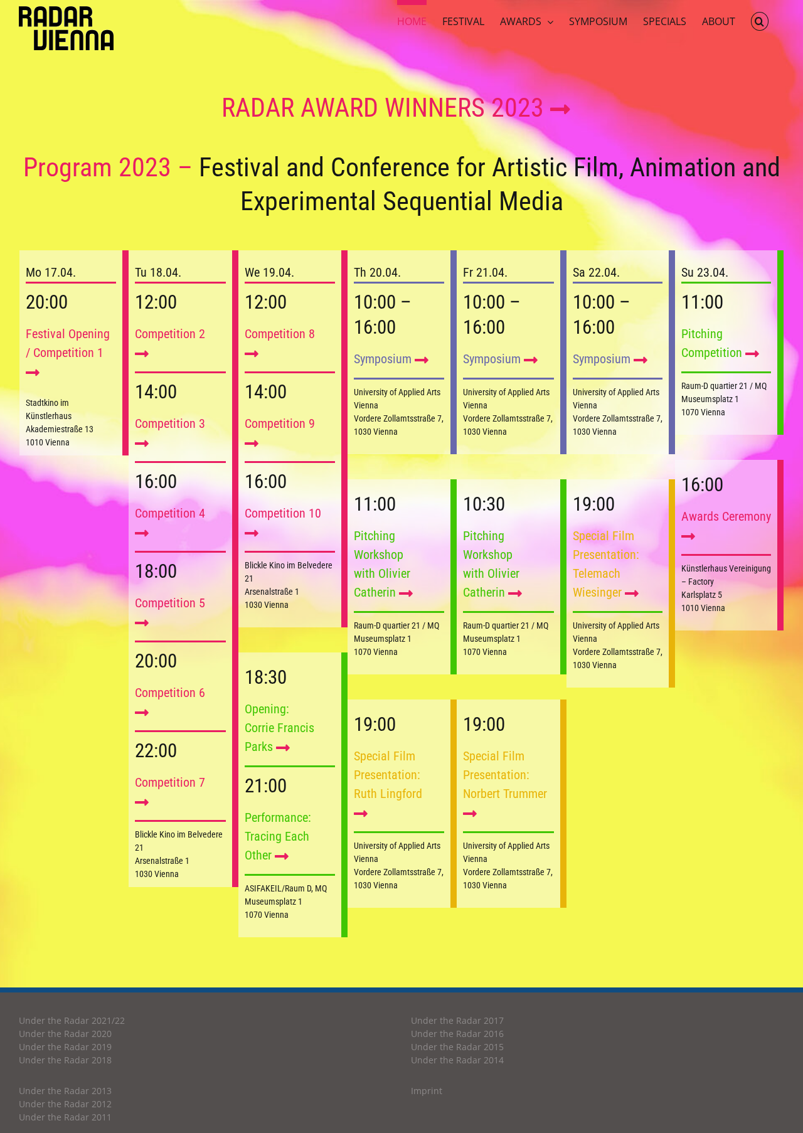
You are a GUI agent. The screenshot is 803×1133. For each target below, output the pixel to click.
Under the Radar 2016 (457, 1034)
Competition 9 (280, 423)
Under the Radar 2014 (457, 1060)
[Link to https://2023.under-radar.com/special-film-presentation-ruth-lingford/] (361, 813)
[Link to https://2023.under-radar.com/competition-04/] (142, 533)
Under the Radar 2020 (65, 1034)
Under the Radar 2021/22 (72, 1020)
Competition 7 (170, 782)
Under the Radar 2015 (457, 1047)
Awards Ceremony (726, 516)
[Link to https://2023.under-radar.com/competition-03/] (142, 443)
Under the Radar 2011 (65, 1117)
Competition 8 (280, 333)
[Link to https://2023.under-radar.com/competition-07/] (142, 802)
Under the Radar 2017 (457, 1020)
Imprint (426, 1091)
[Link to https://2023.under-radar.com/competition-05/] (142, 622)
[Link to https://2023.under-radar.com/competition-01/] (33, 372)
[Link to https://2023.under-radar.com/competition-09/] (251, 443)
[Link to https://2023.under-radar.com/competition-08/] (251, 353)
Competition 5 (170, 602)
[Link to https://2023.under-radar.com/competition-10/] (251, 533)
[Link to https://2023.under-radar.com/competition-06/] (142, 712)
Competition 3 (170, 423)
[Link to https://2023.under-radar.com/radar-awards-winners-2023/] (560, 109)
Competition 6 (170, 692)
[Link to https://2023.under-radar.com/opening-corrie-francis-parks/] (283, 747)
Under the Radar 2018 (65, 1060)
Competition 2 (170, 333)
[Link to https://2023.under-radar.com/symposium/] (421, 360)
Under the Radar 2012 (65, 1104)
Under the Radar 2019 (65, 1047)
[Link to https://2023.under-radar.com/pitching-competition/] (406, 593)
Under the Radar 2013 (65, 1091)
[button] (759, 19)
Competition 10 (283, 513)
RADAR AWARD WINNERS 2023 (385, 107)
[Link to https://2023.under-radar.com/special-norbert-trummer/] (470, 813)
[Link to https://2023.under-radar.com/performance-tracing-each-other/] (282, 856)
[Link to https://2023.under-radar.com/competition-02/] (142, 353)
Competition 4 (170, 513)
